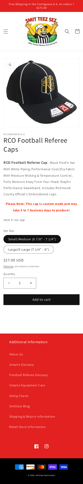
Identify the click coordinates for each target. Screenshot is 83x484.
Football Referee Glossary (28, 375)
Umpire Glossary (21, 364)
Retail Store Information (27, 427)
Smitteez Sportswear (45, 475)
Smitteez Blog (19, 406)
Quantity (9, 274)
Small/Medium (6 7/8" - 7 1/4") (32, 239)
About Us (16, 354)
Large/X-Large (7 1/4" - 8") (28, 249)
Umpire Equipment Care (27, 385)
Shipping (8, 266)
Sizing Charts (19, 396)
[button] (6, 31)
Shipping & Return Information (32, 416)
